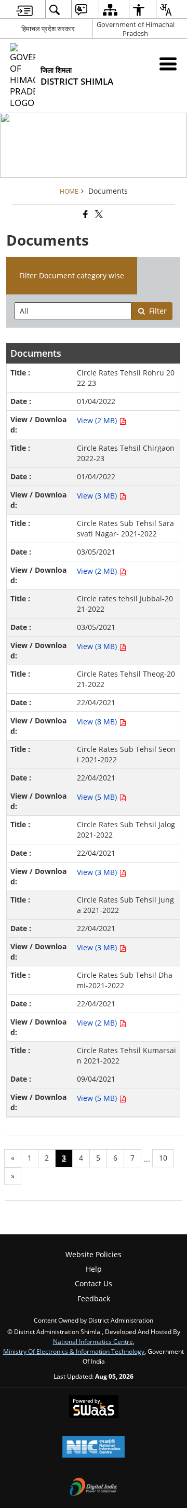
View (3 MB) (98, 496)
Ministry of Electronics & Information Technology (73, 1351)
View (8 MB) (98, 721)
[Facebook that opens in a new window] (84, 215)
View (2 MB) (98, 420)
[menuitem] (24, 9)
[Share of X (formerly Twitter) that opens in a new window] (98, 215)
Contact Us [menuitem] (93, 1283)
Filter (158, 311)
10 (163, 1158)
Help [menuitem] (94, 1269)
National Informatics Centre (93, 1341)
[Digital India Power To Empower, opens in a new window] (93, 1487)
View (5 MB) (98, 797)
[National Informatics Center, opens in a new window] (93, 1447)
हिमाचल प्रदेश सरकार (48, 28)
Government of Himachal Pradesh (136, 29)
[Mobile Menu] (168, 64)
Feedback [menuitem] (93, 1298)
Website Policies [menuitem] (93, 1254)
